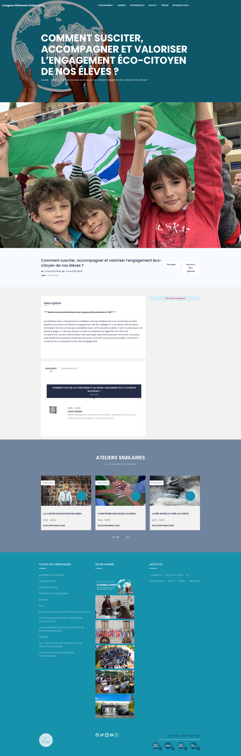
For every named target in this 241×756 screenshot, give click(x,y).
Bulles (152, 5)
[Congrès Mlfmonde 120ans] (114, 586)
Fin (187, 575)
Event (54, 80)
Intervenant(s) (69, 368)
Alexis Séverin (75, 411)
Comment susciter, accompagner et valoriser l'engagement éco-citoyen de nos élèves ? (94, 391)
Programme (105, 5)
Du (42, 271)
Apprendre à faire (48, 587)
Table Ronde (193, 581)
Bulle (41, 605)
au (63, 271)
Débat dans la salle (174, 575)
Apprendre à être (48, 581)
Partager (171, 264)
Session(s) (51, 368)
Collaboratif (156, 575)
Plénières (43, 637)
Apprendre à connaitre (51, 575)
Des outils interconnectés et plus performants (64, 612)
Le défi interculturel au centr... (171, 513)
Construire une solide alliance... (117, 513)
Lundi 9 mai (53, 275)
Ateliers (43, 599)
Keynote (171, 581)
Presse (164, 5)
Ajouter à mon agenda (190, 268)
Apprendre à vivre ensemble (53, 593)
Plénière (181, 581)
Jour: (43, 275)
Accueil (44, 80)
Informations (180, 5)
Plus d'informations (54, 525)
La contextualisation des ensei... (63, 513)
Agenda (121, 5)
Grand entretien (157, 581)
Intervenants (137, 5)
